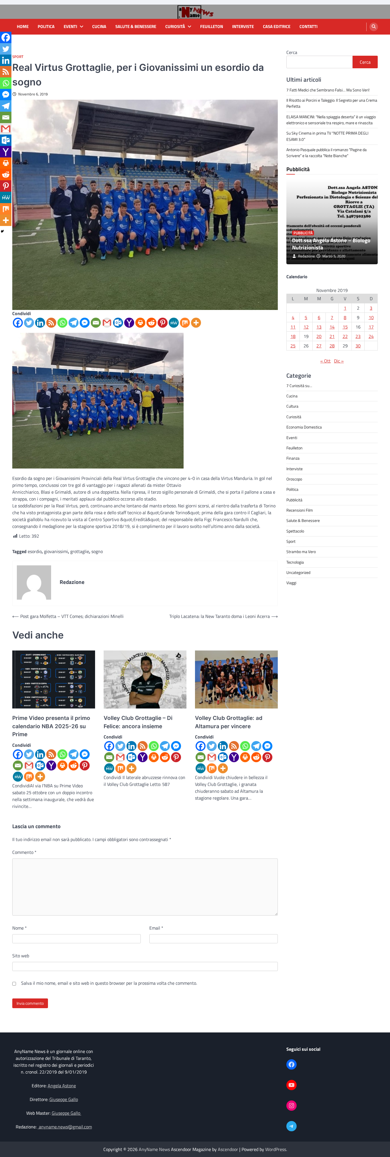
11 (292, 326)
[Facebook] (18, 323)
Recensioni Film (299, 510)
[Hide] (2, 231)
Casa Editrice (276, 26)
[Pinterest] (163, 323)
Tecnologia (295, 562)
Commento (24, 852)
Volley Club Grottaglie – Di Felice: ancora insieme (138, 722)
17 (371, 326)
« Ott (325, 360)
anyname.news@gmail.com (65, 1126)
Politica (46, 26)
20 (318, 336)
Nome (19, 927)
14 (332, 326)
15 (345, 326)
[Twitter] (29, 323)
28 (332, 345)
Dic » (339, 360)
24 (371, 336)
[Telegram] (74, 323)
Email (156, 927)
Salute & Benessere (135, 26)
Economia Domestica (304, 427)
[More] (196, 323)
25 (292, 345)
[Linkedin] (40, 323)
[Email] (96, 323)
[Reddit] (151, 323)
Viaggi (291, 583)
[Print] (140, 323)
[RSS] (51, 323)
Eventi (70, 26)
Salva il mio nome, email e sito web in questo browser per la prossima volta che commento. (109, 983)
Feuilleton (211, 26)
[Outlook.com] (118, 323)
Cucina (99, 26)
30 (358, 345)
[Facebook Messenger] (85, 323)
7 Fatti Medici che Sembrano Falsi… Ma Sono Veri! (327, 90)
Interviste (243, 26)
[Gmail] (107, 323)
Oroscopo (294, 479)
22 (345, 336)
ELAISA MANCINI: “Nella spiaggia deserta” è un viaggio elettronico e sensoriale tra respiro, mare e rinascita (331, 119)
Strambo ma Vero (301, 552)
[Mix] (185, 323)
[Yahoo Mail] (129, 323)
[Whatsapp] (62, 323)
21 (332, 336)
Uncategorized (298, 572)
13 (318, 326)
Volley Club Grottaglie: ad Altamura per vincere (228, 722)
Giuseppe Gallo (63, 1099)
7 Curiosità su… (299, 385)
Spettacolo (295, 531)
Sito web (20, 955)
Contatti (308, 26)
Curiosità (175, 26)
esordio (35, 551)
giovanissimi (56, 551)
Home (23, 26)
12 (306, 326)
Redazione (306, 256)
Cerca (291, 52)
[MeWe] (174, 323)
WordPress (275, 1149)
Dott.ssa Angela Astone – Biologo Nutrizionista (331, 243)
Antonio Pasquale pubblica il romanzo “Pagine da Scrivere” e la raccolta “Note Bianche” (326, 153)
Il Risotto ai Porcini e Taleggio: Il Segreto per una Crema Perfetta (331, 103)
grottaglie (79, 551)
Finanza (292, 458)
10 (371, 317)
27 (318, 345)
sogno (97, 551)
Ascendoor (228, 1149)
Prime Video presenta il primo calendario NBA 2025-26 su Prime (51, 726)
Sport (17, 57)
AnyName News (154, 1149)
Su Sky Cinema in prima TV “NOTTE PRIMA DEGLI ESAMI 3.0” (327, 136)
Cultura (292, 406)
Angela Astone (62, 1085)
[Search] (373, 27)
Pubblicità (303, 233)
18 (292, 336)
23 (358, 336)
